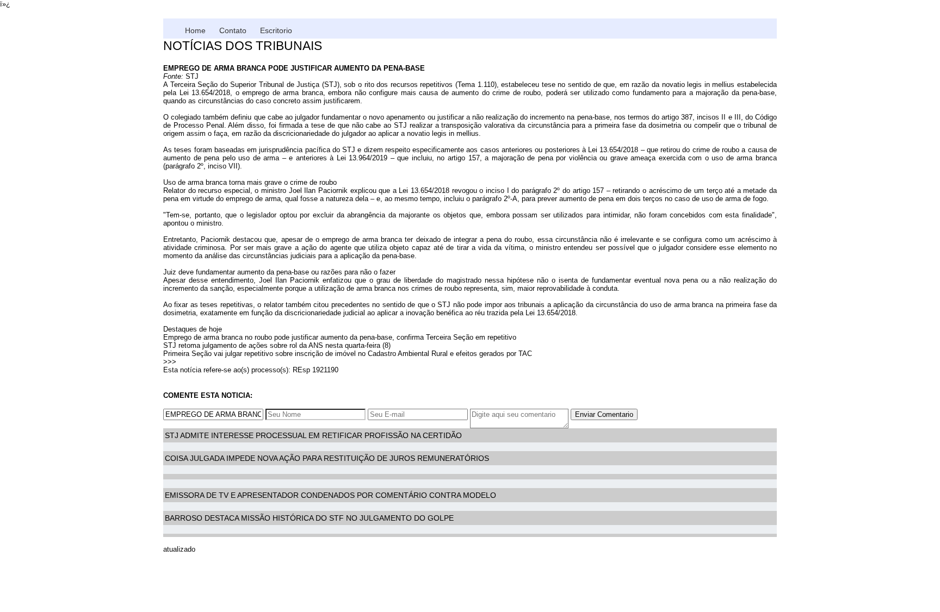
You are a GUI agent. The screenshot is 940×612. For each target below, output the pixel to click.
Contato (232, 30)
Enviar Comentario (604, 414)
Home (195, 30)
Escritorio (276, 30)
